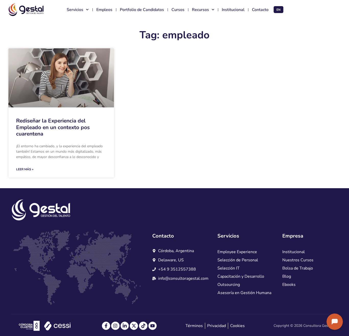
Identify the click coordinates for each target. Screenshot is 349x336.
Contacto (260, 10)
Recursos (200, 10)
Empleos (104, 10)
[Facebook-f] (106, 326)
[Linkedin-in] (125, 326)
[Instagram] (115, 326)
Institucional (233, 10)
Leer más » (24, 169)
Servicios (75, 10)
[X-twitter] (134, 326)
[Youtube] (152, 326)
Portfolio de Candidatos (142, 10)
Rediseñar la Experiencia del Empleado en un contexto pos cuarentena (53, 127)
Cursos (177, 10)
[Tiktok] (143, 326)
